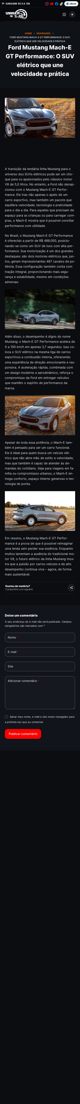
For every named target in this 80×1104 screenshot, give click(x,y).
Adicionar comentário (23, 681)
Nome (13, 637)
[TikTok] (61, 3)
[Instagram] (47, 3)
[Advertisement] (40, 155)
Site (10, 666)
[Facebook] (56, 3)
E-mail (13, 652)
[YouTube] (51, 3)
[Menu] (64, 14)
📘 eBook (71, 3)
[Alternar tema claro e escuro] (72, 14)
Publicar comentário (23, 734)
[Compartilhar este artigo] (71, 587)
